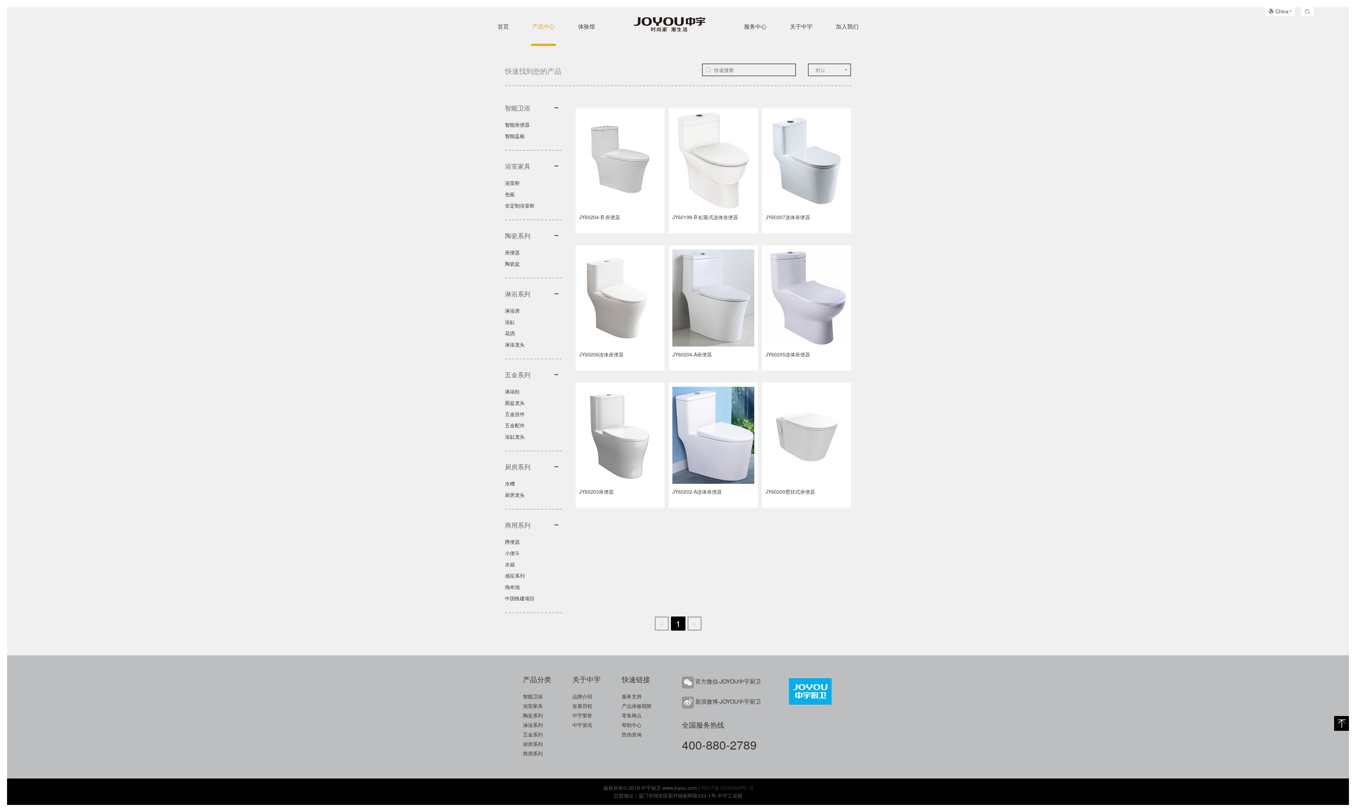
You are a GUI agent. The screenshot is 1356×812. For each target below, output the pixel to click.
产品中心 (543, 26)
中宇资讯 (582, 724)
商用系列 (533, 753)
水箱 (510, 564)
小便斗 (512, 553)
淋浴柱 (512, 391)
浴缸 (510, 321)
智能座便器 (517, 124)
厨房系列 (533, 743)
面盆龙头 (515, 402)
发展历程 (582, 705)
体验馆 (586, 26)
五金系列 (533, 734)
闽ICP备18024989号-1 (726, 787)
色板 (510, 194)
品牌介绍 (582, 696)
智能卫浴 (533, 696)
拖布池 (512, 586)
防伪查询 (632, 734)
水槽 (510, 483)
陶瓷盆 (512, 263)
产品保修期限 (637, 705)
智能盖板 (515, 135)
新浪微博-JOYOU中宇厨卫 (728, 701)
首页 (503, 26)
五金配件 (515, 425)
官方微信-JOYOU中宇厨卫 (728, 681)
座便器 (512, 252)
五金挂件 (515, 413)
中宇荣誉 (582, 715)
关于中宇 (801, 26)
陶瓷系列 (533, 715)
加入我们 (847, 26)
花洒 (510, 333)
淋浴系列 (533, 724)
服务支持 (632, 696)
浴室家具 (533, 705)
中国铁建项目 (520, 598)
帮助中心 (632, 724)
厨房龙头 (515, 494)
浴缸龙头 (515, 436)
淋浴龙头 (515, 344)
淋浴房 (512, 310)
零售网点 (632, 715)
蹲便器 (512, 541)
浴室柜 (512, 182)
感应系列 (515, 575)
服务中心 (755, 26)
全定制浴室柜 (520, 205)
